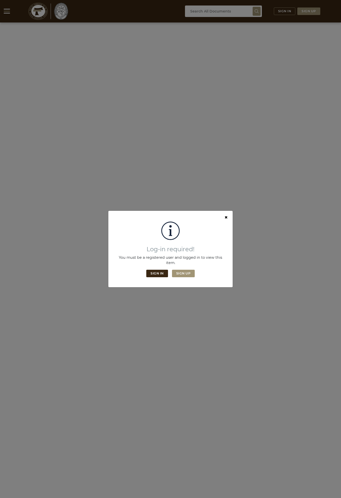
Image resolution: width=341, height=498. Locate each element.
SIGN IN (157, 273)
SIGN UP (183, 273)
